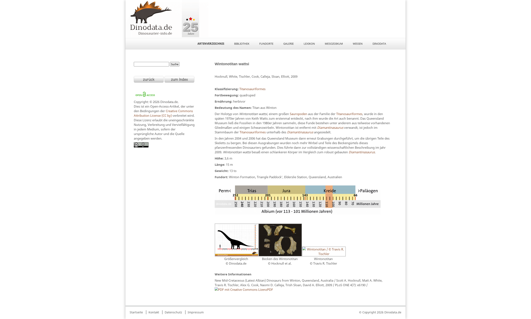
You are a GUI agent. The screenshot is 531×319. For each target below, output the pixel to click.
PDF (270, 289)
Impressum (196, 312)
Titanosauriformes (252, 89)
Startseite (136, 312)
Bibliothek (241, 43)
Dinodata (379, 43)
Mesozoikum (334, 43)
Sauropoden (298, 114)
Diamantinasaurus (330, 127)
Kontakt (154, 312)
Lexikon (309, 43)
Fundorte (266, 43)
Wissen (358, 43)
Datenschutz (173, 312)
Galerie (288, 43)
